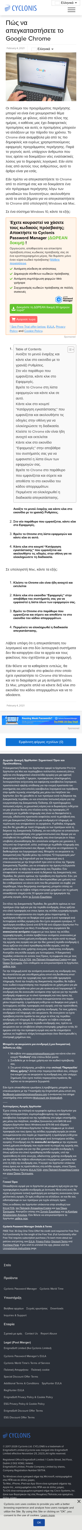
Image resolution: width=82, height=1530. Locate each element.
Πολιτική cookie (40, 1369)
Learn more (48, 1515)
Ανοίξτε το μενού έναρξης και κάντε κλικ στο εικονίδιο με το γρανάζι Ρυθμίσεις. (38, 359)
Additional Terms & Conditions (21, 1383)
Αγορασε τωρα (25, 319)
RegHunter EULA (14, 1390)
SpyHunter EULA (52, 1383)
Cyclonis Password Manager (20, 1288)
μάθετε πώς (9, 966)
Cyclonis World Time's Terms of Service (27, 1363)
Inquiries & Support (15, 1315)
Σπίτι (7, 1265)
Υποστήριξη (12, 1298)
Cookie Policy (33, 331)
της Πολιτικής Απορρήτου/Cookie (33, 1208)
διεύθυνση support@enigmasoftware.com (25, 1094)
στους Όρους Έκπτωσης (20, 1173)
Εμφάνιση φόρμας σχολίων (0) (41, 742)
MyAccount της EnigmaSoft (47, 1097)
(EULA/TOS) (35, 1169)
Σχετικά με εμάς (13, 1333)
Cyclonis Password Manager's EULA (25, 1356)
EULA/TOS (25, 959)
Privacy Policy (43, 1241)
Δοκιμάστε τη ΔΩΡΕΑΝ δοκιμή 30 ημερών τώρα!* (43, 309)
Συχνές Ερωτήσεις (50, 1211)
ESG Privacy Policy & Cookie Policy (24, 1404)
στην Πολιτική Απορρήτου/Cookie (61, 1169)
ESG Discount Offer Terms (19, 1417)
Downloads (57, 1308)
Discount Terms (59, 1241)
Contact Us (31, 1333)
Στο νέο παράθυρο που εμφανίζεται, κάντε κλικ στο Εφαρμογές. (36, 376)
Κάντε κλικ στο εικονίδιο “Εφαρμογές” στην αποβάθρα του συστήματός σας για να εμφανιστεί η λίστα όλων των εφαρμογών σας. (38, 453)
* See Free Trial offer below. (28, 327)
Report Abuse (49, 1333)
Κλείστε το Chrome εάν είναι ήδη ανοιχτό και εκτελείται (40, 434)
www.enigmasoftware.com (40, 1053)
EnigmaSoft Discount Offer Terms (23, 1410)
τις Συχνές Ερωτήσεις (40, 897)
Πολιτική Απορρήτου (16, 1369)
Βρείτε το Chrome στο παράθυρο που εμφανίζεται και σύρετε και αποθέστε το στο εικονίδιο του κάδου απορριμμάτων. (40, 478)
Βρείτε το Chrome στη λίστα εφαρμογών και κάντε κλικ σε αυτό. (37, 393)
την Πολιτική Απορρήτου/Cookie (49, 959)
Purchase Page (11, 1245)
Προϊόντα (11, 1278)
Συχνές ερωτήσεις (37, 1308)
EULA (50, 327)
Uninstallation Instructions (16, 1248)
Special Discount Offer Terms (21, 1376)
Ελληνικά (44, 49)
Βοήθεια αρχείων (14, 1308)
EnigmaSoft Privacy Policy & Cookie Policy (28, 1397)
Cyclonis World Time (52, 1288)
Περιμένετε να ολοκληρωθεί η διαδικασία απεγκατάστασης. (38, 495)
